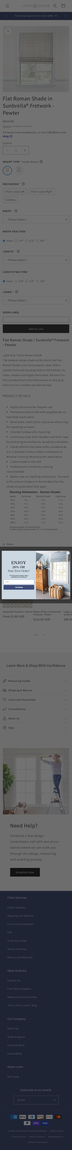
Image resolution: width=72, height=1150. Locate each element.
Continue (19, 587)
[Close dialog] (68, 553)
